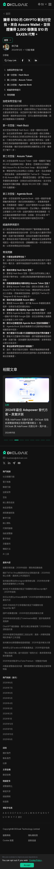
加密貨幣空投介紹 (15, 70)
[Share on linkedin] (9, 463)
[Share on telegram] (14, 463)
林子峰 (15, 46)
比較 (7, 405)
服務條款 (7, 835)
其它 (20, 817)
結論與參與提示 (14, 90)
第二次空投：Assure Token (19, 80)
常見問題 (11, 95)
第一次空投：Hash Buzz (18, 75)
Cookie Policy (35, 860)
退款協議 (32, 840)
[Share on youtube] (19, 463)
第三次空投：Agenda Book (19, 85)
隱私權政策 (33, 835)
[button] (42, 4)
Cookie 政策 (8, 840)
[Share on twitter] (4, 463)
